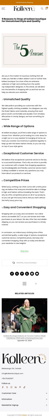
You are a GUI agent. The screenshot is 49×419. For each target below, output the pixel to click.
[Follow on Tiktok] (24, 387)
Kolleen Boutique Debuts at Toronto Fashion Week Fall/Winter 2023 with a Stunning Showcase (25, 337)
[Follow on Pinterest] (20, 387)
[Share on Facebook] (12, 274)
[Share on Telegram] (32, 274)
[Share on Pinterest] (22, 274)
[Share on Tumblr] (27, 274)
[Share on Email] (37, 274)
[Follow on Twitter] (7, 387)
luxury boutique (30, 263)
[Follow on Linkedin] (16, 387)
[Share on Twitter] (17, 274)
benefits (20, 263)
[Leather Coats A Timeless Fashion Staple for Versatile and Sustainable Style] (36, 283)
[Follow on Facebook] (3, 387)
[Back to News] (24, 283)
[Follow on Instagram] (11, 387)
